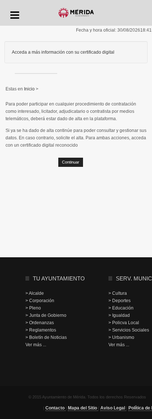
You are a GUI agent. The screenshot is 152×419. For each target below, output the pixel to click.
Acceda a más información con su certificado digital (63, 52)
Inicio (30, 89)
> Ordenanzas (39, 322)
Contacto (55, 408)
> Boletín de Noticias (46, 337)
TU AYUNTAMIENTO (59, 278)
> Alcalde (34, 293)
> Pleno (33, 308)
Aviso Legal (113, 408)
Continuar (70, 162)
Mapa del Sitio (83, 408)
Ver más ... (35, 344)
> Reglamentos (40, 330)
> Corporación (39, 300)
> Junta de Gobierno (45, 315)
